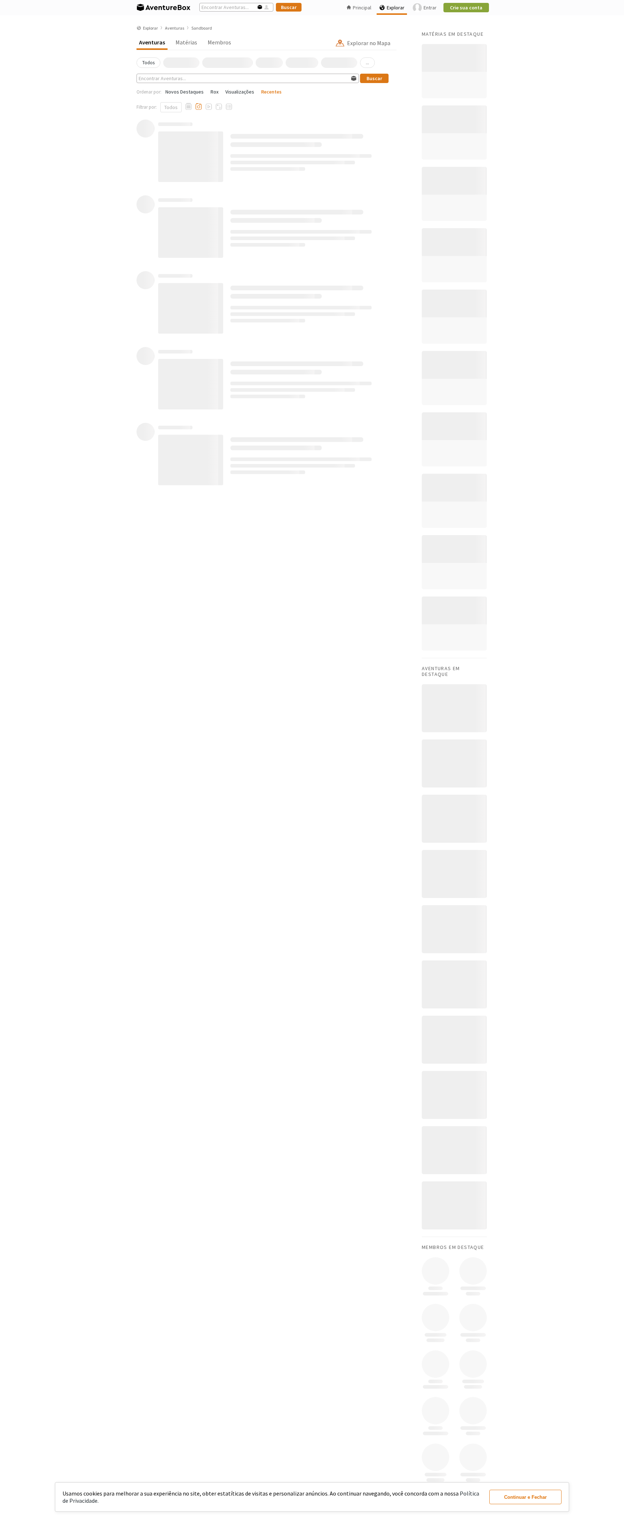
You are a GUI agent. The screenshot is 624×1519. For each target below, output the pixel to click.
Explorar (395, 7)
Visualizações (239, 91)
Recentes (271, 91)
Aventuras (152, 42)
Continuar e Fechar (525, 1497)
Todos (171, 107)
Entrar (430, 7)
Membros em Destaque (453, 1247)
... (367, 63)
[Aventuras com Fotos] (198, 106)
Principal (362, 7)
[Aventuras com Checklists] (229, 106)
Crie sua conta (466, 7)
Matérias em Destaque (453, 34)
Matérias (186, 42)
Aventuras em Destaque (441, 671)
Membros (219, 42)
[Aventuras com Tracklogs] (219, 106)
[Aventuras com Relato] (188, 106)
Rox (214, 91)
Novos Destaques (184, 91)
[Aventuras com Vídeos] (208, 106)
